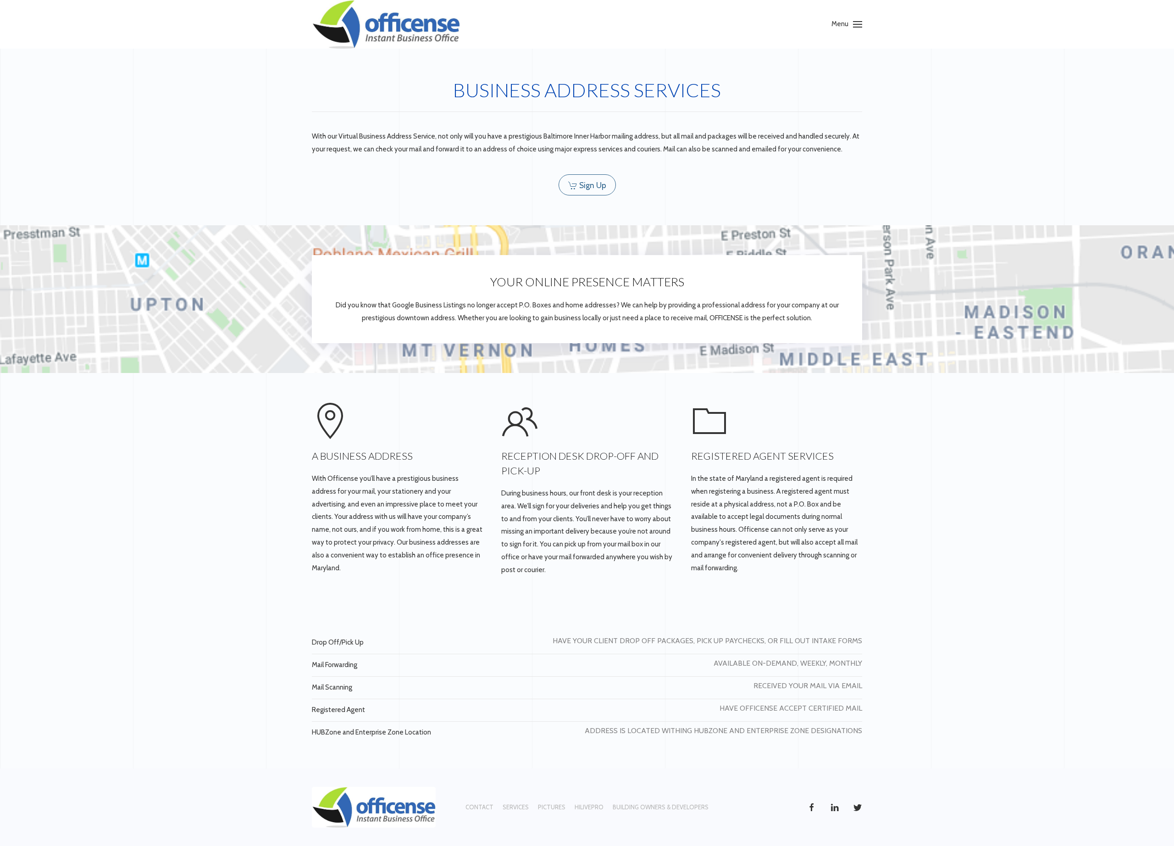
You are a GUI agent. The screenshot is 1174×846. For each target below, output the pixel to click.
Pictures (551, 807)
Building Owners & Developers (661, 807)
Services (516, 807)
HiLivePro (589, 807)
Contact (479, 807)
